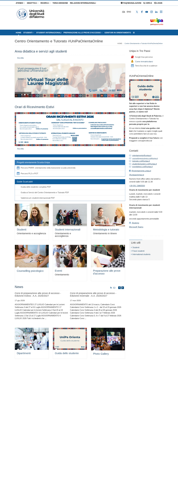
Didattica (32, 3)
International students (141, 254)
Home (18, 33)
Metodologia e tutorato (106, 229)
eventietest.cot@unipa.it (142, 166)
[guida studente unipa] (145, 90)
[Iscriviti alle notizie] (114, 288)
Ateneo (20, 3)
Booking (135, 223)
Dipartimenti (24, 353)
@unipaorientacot (136, 175)
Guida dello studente (67, 353)
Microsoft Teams (136, 227)
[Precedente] (119, 288)
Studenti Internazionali (48, 33)
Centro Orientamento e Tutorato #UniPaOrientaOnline (59, 41)
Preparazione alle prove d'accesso (82, 33)
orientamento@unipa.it (141, 155)
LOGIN (159, 3)
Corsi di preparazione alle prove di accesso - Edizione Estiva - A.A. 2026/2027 (38, 294)
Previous (17, 80)
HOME (119, 43)
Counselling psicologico (30, 270)
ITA (123, 12)
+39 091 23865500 (137, 186)
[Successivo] (122, 288)
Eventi (58, 270)
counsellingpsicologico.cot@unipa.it (145, 158)
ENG (129, 12)
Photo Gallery (101, 353)
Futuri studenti (138, 251)
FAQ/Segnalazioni (132, 3)
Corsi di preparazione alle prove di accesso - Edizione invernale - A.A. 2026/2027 (93, 294)
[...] (134, 32)
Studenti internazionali (67, 229)
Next (123, 80)
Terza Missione (60, 3)
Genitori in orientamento (118, 33)
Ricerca (45, 3)
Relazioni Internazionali (83, 3)
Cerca (148, 3)
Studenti (28, 33)
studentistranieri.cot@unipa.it (144, 164)
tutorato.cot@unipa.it (141, 161)
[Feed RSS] (111, 288)
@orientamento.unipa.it (141, 171)
